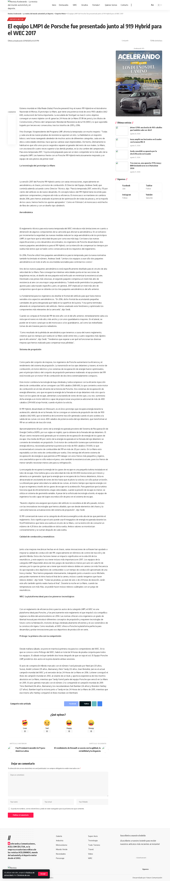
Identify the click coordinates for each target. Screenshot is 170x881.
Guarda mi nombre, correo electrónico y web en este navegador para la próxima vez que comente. (47, 809)
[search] (148, 5)
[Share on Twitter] (135, 41)
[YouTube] (158, 869)
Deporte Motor (16, 19)
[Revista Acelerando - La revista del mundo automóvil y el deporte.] (23, 5)
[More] (146, 41)
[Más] (131, 5)
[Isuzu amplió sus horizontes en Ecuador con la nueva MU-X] (122, 142)
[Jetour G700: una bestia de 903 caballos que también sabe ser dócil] (122, 131)
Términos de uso (23, 875)
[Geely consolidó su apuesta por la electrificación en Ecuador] (122, 154)
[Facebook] (127, 187)
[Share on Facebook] (131, 41)
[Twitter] (150, 187)
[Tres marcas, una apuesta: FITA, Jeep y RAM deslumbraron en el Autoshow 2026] (122, 166)
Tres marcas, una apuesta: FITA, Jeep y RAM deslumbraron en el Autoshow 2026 (145, 165)
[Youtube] (150, 196)
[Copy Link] (139, 41)
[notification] (145, 5)
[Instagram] (127, 196)
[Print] (142, 41)
